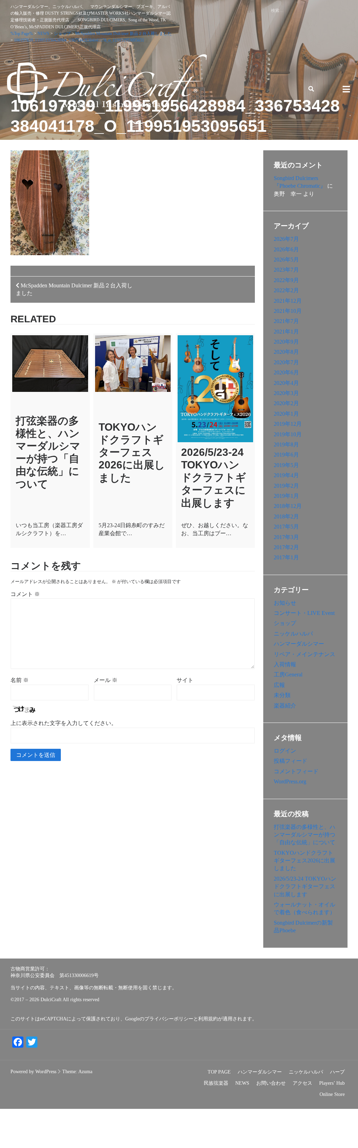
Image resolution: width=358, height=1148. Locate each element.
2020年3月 (286, 393)
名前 (19, 680)
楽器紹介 (285, 706)
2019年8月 (286, 444)
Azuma (85, 1071)
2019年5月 (286, 465)
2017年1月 (286, 557)
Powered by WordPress (33, 1071)
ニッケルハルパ (293, 634)
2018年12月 (288, 506)
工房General (288, 674)
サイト (185, 680)
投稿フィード (290, 761)
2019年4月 (286, 475)
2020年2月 (286, 403)
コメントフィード (296, 771)
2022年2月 (286, 290)
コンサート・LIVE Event (304, 613)
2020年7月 (286, 362)
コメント (25, 594)
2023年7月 (286, 270)
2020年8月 (286, 352)
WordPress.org (290, 781)
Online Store (332, 1094)
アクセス (302, 1083)
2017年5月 (286, 527)
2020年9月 (286, 342)
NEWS (242, 1083)
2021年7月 (286, 321)
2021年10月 (288, 311)
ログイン (285, 751)
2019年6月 (286, 455)
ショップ (285, 623)
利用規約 (208, 1018)
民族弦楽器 (216, 1083)
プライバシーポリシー (168, 1018)
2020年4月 (286, 383)
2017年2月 (286, 547)
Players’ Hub (332, 1083)
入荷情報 (285, 664)
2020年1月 (286, 414)
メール (105, 680)
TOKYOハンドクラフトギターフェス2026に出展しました (132, 452)
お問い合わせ (271, 1083)
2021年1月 (286, 332)
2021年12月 (288, 301)
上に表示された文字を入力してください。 (63, 723)
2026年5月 (286, 260)
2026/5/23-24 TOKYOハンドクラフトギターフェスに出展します (213, 477)
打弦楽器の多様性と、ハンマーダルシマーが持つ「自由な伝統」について (304, 835)
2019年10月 (288, 434)
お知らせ (285, 603)
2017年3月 (286, 537)
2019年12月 (288, 424)
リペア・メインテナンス (304, 654)
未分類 (282, 695)
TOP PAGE (219, 1072)
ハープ (337, 1072)
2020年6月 (286, 372)
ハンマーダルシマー (299, 644)
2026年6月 (286, 249)
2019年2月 (286, 486)
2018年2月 (286, 516)
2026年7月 (286, 239)
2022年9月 (286, 280)
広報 (279, 685)
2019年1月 (286, 496)
